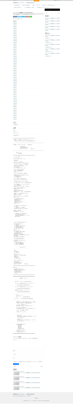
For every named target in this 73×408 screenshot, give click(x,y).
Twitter (19, 16)
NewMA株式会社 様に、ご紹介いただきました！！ (43, 7)
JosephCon (47, 42)
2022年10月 (15, 103)
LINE (30, 16)
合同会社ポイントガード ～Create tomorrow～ (24, 2)
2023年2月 (15, 96)
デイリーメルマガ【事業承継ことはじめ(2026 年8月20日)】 (52, 27)
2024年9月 (15, 63)
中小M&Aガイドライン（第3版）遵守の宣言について (48, 5)
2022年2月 (15, 117)
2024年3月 (15, 73)
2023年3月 (15, 94)
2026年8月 (15, 23)
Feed (37, 398)
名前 (14, 350)
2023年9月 (15, 84)
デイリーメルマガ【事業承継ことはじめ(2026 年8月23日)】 (52, 19)
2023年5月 (15, 91)
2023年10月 (15, 82)
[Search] (59, 13)
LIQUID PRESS (47, 400)
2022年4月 (15, 113)
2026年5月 (15, 28)
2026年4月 (15, 30)
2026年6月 (15, 26)
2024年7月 (15, 66)
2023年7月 (15, 87)
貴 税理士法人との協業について (18, 7)
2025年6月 (15, 47)
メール (14, 354)
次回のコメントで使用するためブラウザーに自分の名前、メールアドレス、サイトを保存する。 (28, 361)
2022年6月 (15, 110)
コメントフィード (16, 133)
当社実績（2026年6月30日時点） (26, 5)
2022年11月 (15, 101)
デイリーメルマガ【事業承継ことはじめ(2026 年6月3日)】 (52, 36)
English (57, 0)
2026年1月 (15, 35)
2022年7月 (15, 108)
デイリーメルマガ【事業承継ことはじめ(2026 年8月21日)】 (52, 24)
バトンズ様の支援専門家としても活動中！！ (29, 7)
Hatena (23, 16)
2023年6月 (15, 89)
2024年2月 (15, 75)
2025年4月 (15, 51)
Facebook (15, 16)
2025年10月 (15, 40)
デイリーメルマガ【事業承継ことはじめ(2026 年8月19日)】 (52, 30)
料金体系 (33, 5)
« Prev (15, 366)
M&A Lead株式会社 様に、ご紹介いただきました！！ (52, 9)
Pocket (27, 16)
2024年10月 (15, 61)
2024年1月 (15, 77)
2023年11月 (15, 80)
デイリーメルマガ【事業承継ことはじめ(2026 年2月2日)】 (52, 45)
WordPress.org (15, 135)
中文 (59, 0)
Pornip (47, 38)
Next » (42, 366)
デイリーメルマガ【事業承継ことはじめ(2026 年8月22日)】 (52, 21)
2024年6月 (15, 68)
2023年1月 (15, 98)
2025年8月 (15, 44)
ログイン (14, 130)
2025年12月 (15, 37)
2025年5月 (15, 49)
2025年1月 (15, 56)
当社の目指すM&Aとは (17, 5)
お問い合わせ (38, 5)
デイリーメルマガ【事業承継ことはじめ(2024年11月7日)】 (52, 40)
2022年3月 (15, 115)
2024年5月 (15, 70)
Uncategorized (15, 124)
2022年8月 (15, 106)
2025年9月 (15, 42)
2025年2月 (15, 54)
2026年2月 (15, 33)
